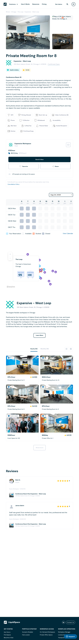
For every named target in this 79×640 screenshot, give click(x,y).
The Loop (20, 12)
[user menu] (73, 4)
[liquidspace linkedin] (63, 622)
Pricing (44, 4)
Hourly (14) (33, 349)
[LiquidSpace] (12, 622)
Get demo (58, 4)
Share (57, 166)
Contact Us (70, 622)
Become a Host (8, 638)
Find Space (7, 635)
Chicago (13, 12)
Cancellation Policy (13, 184)
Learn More (39, 335)
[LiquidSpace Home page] (5, 4)
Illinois (8, 12)
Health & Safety (14, 70)
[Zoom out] (10, 258)
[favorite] (23, 166)
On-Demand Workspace (47, 632)
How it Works (25, 4)
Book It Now (39, 159)
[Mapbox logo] (11, 287)
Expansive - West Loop (32, 12)
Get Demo (7, 632)
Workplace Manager (64, 632)
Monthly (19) (45, 349)
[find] (67, 4)
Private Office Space (46, 635)
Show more (39, 448)
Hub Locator (26, 635)
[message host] (68, 144)
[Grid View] (71, 349)
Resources (35, 4)
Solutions (12, 4)
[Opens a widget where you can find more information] (70, 636)
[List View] (66, 349)
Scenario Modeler (27, 632)
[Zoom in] (10, 254)
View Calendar (68, 233)
